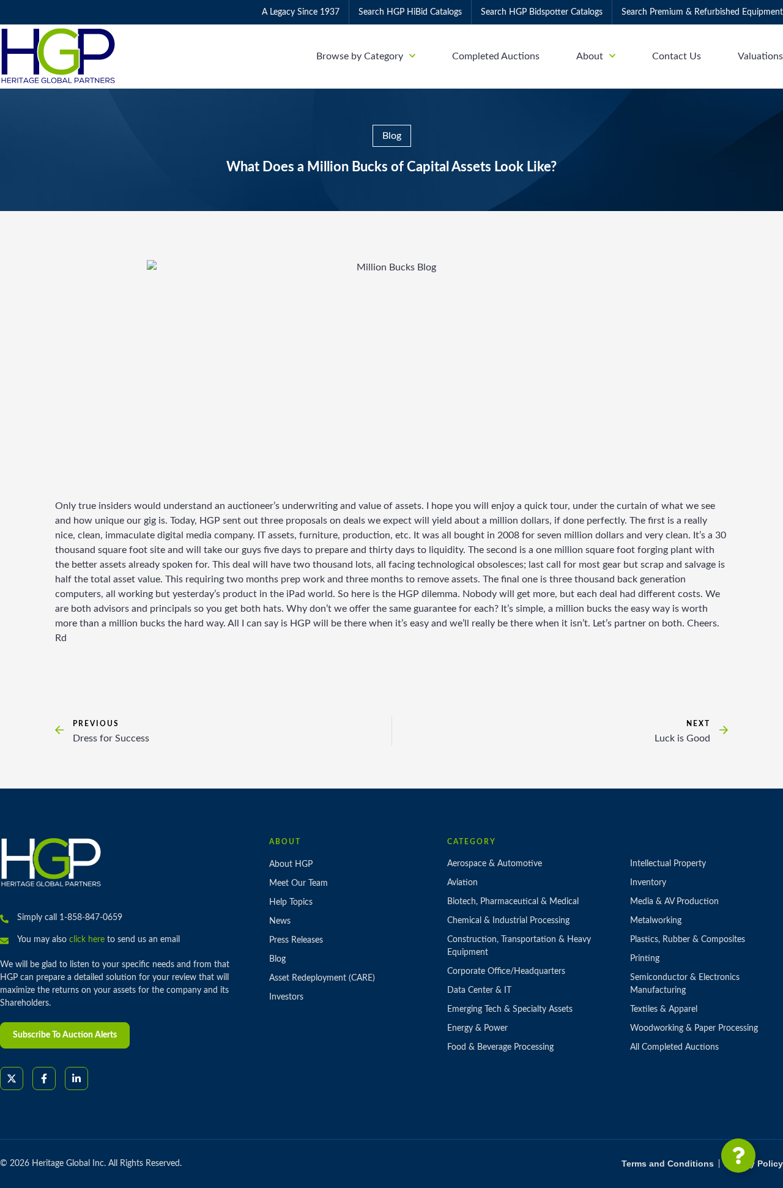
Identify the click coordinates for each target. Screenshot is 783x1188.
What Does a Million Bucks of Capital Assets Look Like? (391, 167)
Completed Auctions (496, 56)
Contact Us (676, 56)
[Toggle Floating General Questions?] (738, 1155)
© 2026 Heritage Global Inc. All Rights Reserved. (91, 1163)
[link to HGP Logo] (51, 862)
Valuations (760, 56)
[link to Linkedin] (76, 1078)
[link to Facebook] (44, 1078)
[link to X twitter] (11, 1078)
